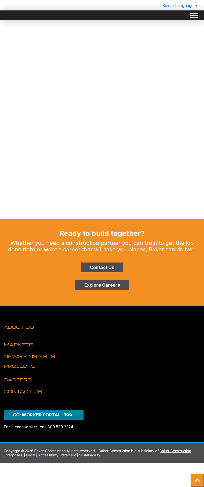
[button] (197, 480)
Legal (30, 455)
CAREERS (18, 379)
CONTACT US (23, 391)
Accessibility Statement (57, 455)
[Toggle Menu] (194, 15)
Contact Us (102, 267)
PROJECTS (19, 366)
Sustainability (89, 455)
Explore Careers (102, 285)
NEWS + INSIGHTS (29, 356)
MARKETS (18, 344)
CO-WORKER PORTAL (36, 414)
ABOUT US (19, 327)
